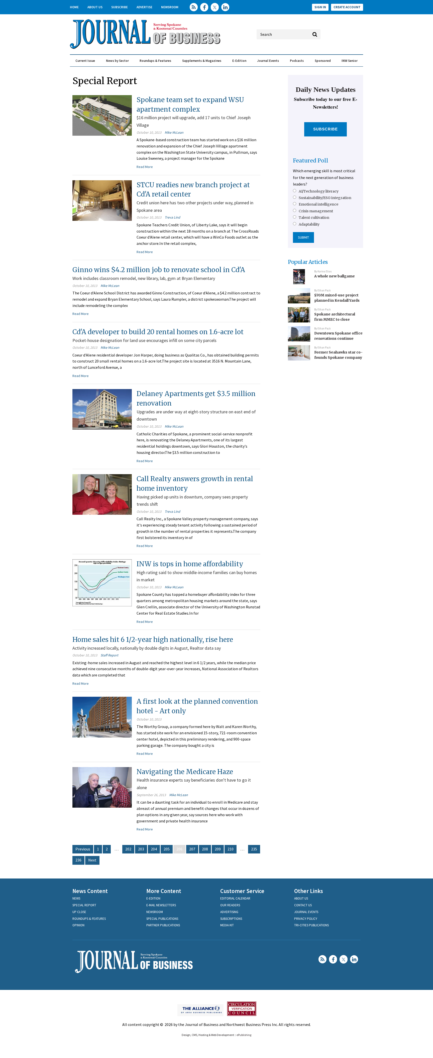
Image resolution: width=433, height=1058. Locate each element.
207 (192, 848)
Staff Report (109, 655)
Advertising (229, 912)
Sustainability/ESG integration (325, 198)
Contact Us (303, 905)
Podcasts (297, 61)
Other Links (308, 891)
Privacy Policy (305, 919)
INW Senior (350, 61)
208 (205, 848)
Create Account (347, 7)
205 (167, 848)
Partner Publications (163, 925)
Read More (145, 166)
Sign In (320, 7)
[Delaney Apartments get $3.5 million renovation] (102, 408)
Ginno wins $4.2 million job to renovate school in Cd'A (158, 270)
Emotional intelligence (318, 204)
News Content (90, 891)
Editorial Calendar (235, 898)
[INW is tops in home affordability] (102, 582)
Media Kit (227, 925)
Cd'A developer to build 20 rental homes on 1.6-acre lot (158, 332)
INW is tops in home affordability (190, 564)
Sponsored (323, 61)
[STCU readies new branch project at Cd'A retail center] (102, 200)
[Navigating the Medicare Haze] (102, 786)
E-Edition (239, 61)
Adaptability (309, 224)
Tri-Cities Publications (311, 925)
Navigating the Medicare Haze (185, 772)
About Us (94, 7)
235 (254, 848)
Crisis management (316, 211)
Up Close (79, 912)
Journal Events (268, 61)
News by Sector (117, 61)
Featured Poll (310, 160)
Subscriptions (231, 919)
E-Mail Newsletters (161, 905)
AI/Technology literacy (319, 191)
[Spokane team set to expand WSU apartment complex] (102, 114)
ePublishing (244, 1035)
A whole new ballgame (334, 276)
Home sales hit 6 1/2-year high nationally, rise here (152, 639)
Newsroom (169, 7)
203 (141, 848)
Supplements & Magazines (201, 61)
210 (231, 848)
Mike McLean (174, 132)
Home (74, 7)
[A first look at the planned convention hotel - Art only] (102, 716)
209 (218, 848)
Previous (82, 848)
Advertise (144, 7)
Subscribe (119, 7)
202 (128, 848)
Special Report (84, 905)
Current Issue (85, 61)
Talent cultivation (314, 217)
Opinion (78, 925)
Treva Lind (172, 217)
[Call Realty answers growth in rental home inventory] (102, 493)
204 (154, 848)
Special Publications (162, 919)
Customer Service (242, 891)
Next (92, 859)
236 (78, 859)
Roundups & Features (155, 61)
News (76, 898)
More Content (163, 891)
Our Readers (230, 905)
